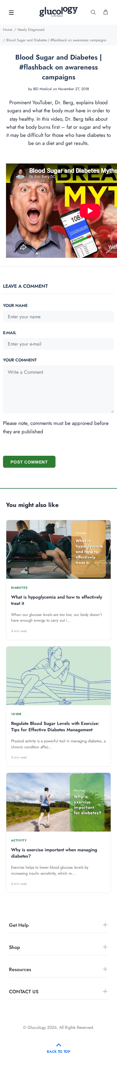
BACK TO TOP (58, 1051)
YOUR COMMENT (20, 360)
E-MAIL (9, 333)
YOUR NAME (15, 305)
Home (7, 29)
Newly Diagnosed (30, 29)
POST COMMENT (29, 462)
